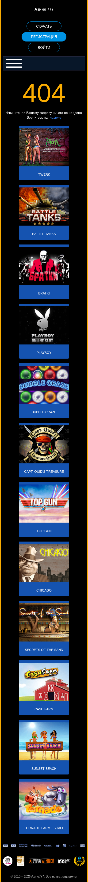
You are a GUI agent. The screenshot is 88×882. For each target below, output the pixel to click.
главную (55, 117)
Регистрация (44, 37)
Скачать (44, 26)
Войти (44, 48)
